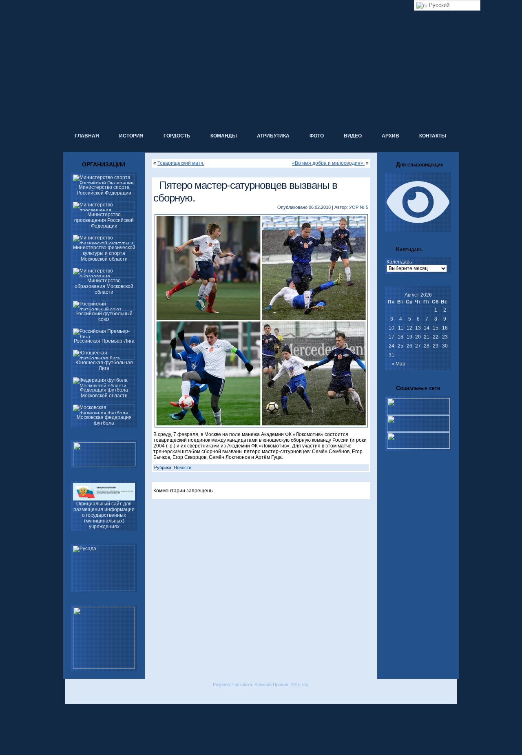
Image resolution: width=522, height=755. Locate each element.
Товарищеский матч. (180, 163)
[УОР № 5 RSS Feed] (70, 695)
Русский (438, 5)
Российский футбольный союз (104, 316)
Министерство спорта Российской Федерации (104, 190)
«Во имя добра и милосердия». (328, 163)
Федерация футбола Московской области (104, 393)
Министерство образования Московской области (104, 286)
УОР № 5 (358, 207)
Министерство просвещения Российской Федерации (104, 220)
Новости (182, 467)
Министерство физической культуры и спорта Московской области (104, 253)
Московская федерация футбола (104, 420)
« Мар (398, 364)
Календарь (399, 262)
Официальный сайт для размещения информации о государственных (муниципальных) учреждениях (104, 515)
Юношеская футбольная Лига (104, 365)
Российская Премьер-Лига (104, 341)
